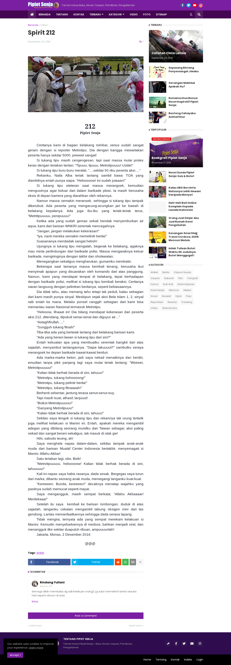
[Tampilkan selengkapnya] (140, 562)
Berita (165, 272)
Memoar (174, 290)
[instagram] (201, 5)
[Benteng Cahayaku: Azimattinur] (157, 117)
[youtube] (195, 5)
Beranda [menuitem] (45, 14)
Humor (155, 284)
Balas (35, 601)
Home (147, 659)
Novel (154, 296)
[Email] (133, 562)
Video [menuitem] (134, 14)
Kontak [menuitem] (78, 14)
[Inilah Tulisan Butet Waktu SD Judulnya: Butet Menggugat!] (157, 252)
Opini (178, 296)
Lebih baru (36, 625)
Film (180, 278)
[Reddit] (118, 562)
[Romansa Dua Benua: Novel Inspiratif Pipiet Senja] (157, 102)
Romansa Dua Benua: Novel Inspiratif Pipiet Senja (183, 101)
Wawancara (169, 308)
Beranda (33, 25)
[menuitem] (32, 14)
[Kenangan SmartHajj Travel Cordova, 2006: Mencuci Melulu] (157, 237)
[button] (191, 14)
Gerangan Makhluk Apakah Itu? (182, 84)
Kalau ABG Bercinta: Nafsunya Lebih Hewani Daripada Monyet (185, 191)
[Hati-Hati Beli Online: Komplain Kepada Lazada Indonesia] (157, 207)
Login (200, 659)
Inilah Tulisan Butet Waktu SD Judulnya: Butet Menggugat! (182, 252)
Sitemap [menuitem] (161, 14)
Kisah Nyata (157, 290)
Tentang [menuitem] (62, 14)
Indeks (188, 659)
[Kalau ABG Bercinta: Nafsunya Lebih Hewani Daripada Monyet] (157, 192)
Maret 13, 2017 (46, 586)
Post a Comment (86, 616)
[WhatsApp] (125, 562)
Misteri (187, 290)
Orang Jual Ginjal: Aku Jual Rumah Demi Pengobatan (184, 221)
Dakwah (169, 278)
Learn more (36, 647)
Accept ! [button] (15, 655)
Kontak (175, 659)
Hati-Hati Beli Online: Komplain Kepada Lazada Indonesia (183, 206)
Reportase (157, 302)
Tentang (161, 659)
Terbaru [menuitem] (95, 14)
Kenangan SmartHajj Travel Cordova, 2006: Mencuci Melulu (184, 237)
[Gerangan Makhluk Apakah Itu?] (157, 87)
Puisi (188, 296)
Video (154, 308)
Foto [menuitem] (147, 14)
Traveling (186, 302)
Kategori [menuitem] (115, 14)
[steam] (168, 643)
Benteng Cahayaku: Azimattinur (182, 115)
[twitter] (188, 5)
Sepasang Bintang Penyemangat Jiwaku (184, 69)
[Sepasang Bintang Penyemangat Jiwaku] (157, 72)
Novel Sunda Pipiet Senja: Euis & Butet (181, 174)
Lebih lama (135, 625)
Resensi (172, 302)
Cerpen (155, 278)
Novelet (166, 296)
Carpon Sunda (182, 272)
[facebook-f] (182, 5)
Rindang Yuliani (52, 582)
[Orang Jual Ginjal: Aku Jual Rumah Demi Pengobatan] (157, 222)
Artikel (44, 25)
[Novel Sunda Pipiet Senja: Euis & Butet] (157, 176)
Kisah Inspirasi (186, 284)
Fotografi (192, 278)
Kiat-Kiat (168, 284)
